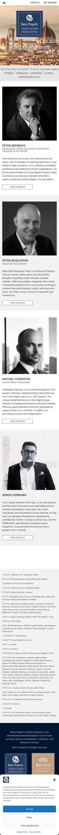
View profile (17, 186)
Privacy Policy (35, 832)
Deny (29, 817)
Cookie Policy (22, 832)
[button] (54, 779)
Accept (29, 809)
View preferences (29, 825)
